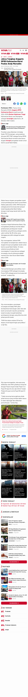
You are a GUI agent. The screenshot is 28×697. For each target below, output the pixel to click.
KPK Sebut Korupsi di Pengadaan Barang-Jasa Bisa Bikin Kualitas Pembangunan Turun (16, 127)
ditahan (11, 114)
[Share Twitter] (18, 103)
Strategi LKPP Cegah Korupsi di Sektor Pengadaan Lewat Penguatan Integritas (15, 220)
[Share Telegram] (25, 103)
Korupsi (15, 505)
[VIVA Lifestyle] (15, 53)
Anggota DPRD (16, 110)
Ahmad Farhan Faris (8, 68)
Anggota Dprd (6, 503)
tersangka (9, 118)
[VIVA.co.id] (6, 50)
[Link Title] (4, 522)
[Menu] (23, 50)
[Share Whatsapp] (21, 103)
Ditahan (24, 503)
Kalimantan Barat (7, 112)
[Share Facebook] (14, 103)
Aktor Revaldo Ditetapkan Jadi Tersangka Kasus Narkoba (16, 264)
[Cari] (20, 50)
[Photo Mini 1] (3, 98)
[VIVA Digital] (5, 53)
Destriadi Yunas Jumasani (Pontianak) (12, 69)
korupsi (8, 140)
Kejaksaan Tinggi (19, 114)
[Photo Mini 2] (8, 98)
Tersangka (21, 505)
